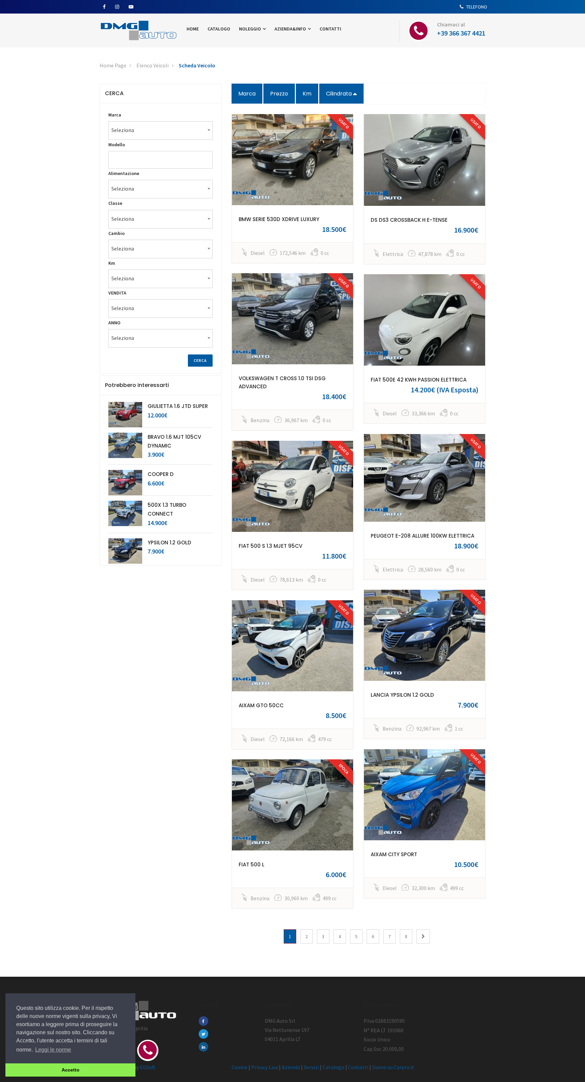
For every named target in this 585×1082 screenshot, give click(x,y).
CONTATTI (330, 29)
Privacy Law (264, 1067)
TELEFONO (476, 7)
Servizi (311, 1067)
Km (307, 94)
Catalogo (333, 1067)
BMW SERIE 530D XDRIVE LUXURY (279, 219)
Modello (116, 145)
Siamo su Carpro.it (393, 1067)
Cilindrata (339, 94)
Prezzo (279, 94)
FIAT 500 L (251, 864)
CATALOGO (219, 29)
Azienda (291, 1067)
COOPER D (161, 474)
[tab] (160, 93)
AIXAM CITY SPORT (394, 854)
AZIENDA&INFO (291, 29)
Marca (247, 94)
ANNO (114, 323)
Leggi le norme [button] (53, 1050)
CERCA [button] (114, 93)
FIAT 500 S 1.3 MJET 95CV (270, 545)
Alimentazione (123, 173)
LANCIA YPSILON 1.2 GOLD (402, 694)
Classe (115, 203)
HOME (193, 29)
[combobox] (160, 130)
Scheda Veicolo (197, 65)
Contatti (358, 1067)
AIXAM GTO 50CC (261, 705)
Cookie (239, 1067)
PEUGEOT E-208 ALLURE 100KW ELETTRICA (422, 535)
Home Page (113, 65)
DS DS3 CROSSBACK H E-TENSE (409, 219)
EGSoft (147, 1067)
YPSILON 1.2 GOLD (169, 542)
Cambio (116, 233)
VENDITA (117, 293)
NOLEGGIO (250, 29)
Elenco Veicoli (152, 65)
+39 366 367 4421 (461, 33)
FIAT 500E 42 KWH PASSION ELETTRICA (419, 379)
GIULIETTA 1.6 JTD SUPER (178, 406)
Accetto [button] (71, 1070)
